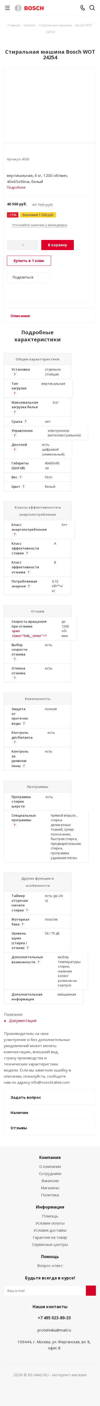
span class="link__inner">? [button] (29, 633)
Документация (22, 1020)
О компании (50, 1166)
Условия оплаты (50, 1223)
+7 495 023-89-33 (54, 1318)
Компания (50, 1157)
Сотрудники (50, 1173)
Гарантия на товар (50, 1237)
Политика (50, 1194)
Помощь (50, 1215)
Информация (50, 1207)
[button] (14, 374)
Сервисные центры (50, 1244)
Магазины (50, 1187)
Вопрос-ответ (50, 1265)
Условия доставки (50, 1230)
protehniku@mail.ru (54, 1330)
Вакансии (50, 1180)
